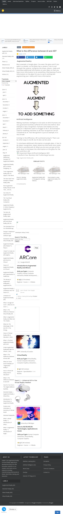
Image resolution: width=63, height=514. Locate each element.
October (5, 108)
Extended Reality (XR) (8, 56)
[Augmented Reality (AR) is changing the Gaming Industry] (39, 171)
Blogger (51, 503)
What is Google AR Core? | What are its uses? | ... (8, 304)
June (4, 92)
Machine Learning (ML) (29, 461)
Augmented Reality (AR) (26, 158)
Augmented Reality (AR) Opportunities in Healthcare (9, 274)
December (6, 101)
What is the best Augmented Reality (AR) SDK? (8, 342)
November (6, 105)
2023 (4, 99)
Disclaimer (46, 461)
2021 (4, 137)
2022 (4, 115)
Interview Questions (18, 1)
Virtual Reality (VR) (7, 71)
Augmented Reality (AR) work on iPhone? (8, 260)
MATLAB (49, 1)
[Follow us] (54, 7)
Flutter (55, 1)
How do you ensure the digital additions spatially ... (9, 387)
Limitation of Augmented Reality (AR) (8, 297)
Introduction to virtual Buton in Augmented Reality (8, 401)
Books (9, 1)
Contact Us (46, 472)
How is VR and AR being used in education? (8, 372)
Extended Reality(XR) (8, 415)
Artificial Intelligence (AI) (29, 465)
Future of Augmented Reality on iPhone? (8, 267)
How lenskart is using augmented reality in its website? (54, 179)
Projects (33, 1)
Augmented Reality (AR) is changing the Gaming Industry (38, 179)
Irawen (21, 54)
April (4, 95)
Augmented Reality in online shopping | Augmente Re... (8, 207)
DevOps (25, 472)
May (5, 153)
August (5, 111)
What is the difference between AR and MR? (8, 356)
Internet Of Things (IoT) (29, 476)
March (5, 127)
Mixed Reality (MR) (7, 68)
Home (4, 1)
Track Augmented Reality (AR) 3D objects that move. (8, 173)
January (5, 133)
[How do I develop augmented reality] (23, 171)
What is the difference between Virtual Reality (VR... (8, 312)
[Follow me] (52, 7)
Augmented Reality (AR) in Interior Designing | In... (8, 166)
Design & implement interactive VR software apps (9, 233)
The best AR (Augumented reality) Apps (7, 214)
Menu (58, 11)
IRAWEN (21, 503)
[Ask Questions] (57, 7)
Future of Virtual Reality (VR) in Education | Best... (8, 335)
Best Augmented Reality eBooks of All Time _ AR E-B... (9, 187)
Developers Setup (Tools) (22, 232)
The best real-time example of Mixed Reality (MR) (8, 180)
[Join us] (60, 7)
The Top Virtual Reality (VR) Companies (7, 200)
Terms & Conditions (48, 468)
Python (27, 1)
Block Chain (26, 468)
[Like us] (49, 7)
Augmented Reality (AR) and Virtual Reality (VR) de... (8, 221)
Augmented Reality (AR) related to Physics (8, 246)
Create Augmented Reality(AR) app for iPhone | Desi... (8, 349)
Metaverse (5, 64)
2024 (4, 89)
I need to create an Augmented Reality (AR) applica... (8, 253)
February (6, 130)
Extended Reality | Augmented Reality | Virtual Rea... (9, 394)
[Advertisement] (31, 25)
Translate (7, 85)
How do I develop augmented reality (21, 178)
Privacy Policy (47, 465)
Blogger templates (37, 503)
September (6, 143)
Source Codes (41, 1)
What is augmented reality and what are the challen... (9, 319)
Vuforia (5, 4)
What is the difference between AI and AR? (8, 380)
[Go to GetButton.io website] (4, 512)
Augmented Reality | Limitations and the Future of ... (9, 290)
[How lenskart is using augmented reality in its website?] (54, 171)
